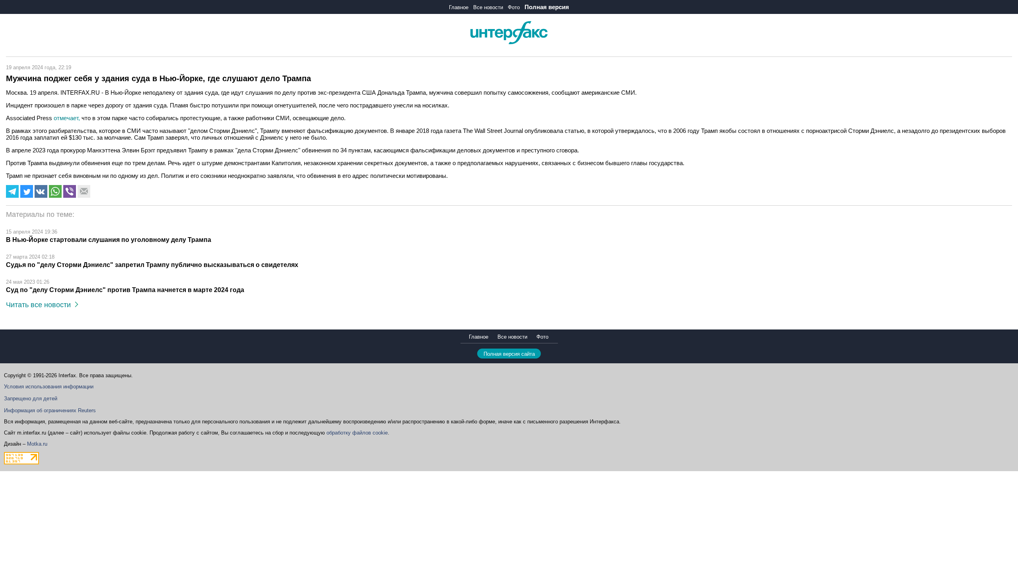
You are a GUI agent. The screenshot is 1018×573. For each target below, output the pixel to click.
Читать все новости (40, 305)
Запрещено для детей (30, 398)
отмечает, (68, 118)
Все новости (488, 7)
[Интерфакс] (509, 42)
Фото (514, 7)
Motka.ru (37, 444)
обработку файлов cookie (357, 433)
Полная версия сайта (509, 354)
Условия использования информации (48, 387)
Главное (458, 7)
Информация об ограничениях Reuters (50, 410)
